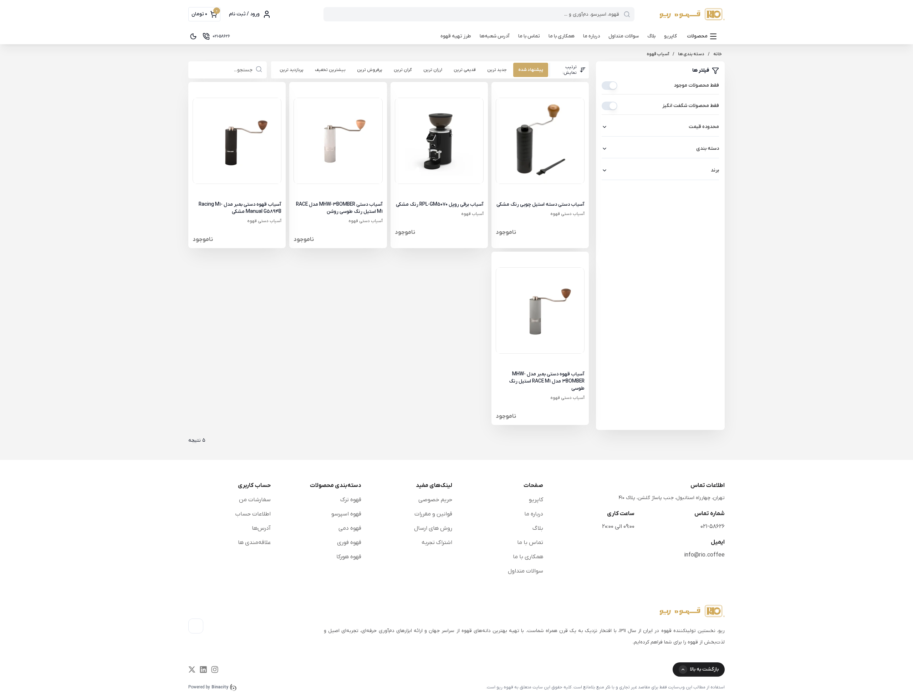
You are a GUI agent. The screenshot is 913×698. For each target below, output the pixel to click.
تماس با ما (529, 36)
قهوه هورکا (348, 556)
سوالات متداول (623, 36)
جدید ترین (497, 70)
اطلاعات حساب (253, 514)
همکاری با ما (562, 36)
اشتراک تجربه (437, 542)
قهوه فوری (349, 542)
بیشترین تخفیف (330, 70)
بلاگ (651, 36)
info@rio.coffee (704, 555)
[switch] (609, 85)
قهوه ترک (350, 499)
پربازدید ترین (292, 70)
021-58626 (712, 526)
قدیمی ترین (465, 70)
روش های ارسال (433, 528)
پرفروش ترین (369, 70)
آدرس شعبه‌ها (495, 36)
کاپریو (670, 36)
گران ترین (403, 70)
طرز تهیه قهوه (455, 36)
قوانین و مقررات (433, 514)
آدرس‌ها (261, 528)
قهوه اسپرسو (346, 514)
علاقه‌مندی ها (254, 542)
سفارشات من (255, 499)
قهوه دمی (349, 528)
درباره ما (591, 36)
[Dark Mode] (193, 36)
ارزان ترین (432, 70)
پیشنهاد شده (530, 70)
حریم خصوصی (435, 499)
